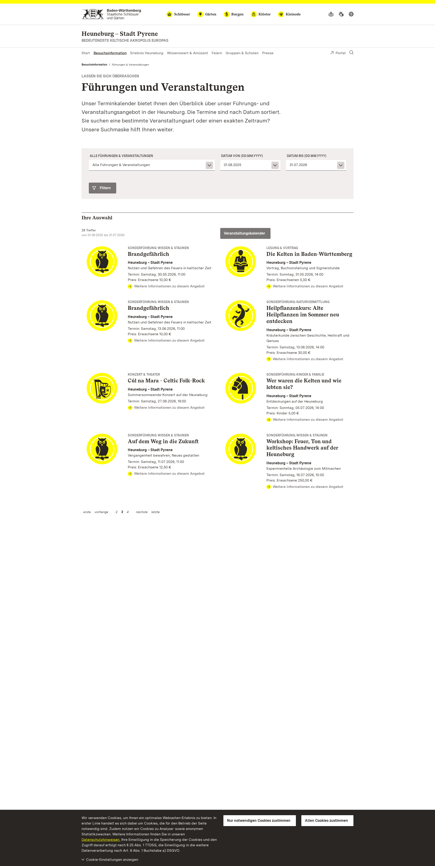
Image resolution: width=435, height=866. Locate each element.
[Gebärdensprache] (341, 14)
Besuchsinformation (110, 53)
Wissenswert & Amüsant (187, 53)
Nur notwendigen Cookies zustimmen (258, 820)
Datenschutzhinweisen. (101, 839)
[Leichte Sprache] (331, 14)
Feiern (217, 53)
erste (87, 512)
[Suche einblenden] (351, 52)
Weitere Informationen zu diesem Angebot (169, 286)
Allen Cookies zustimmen (326, 820)
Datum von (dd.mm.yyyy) (242, 156)
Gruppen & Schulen (242, 53)
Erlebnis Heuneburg (146, 53)
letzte (155, 512)
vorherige (101, 512)
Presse (267, 53)
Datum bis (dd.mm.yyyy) (306, 156)
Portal (341, 53)
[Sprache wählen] (351, 14)
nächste (142, 512)
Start (86, 53)
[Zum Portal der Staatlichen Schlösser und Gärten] (111, 14)
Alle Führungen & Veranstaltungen (121, 156)
